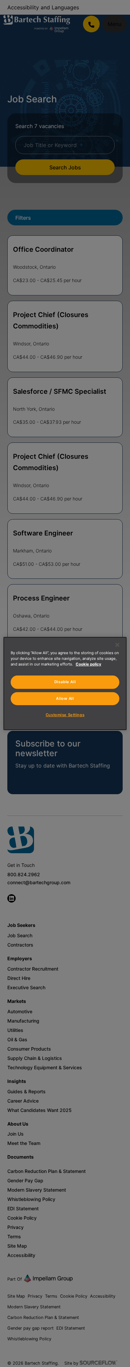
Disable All (65, 681)
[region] (65, 683)
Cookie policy (88, 664)
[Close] (117, 644)
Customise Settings (65, 715)
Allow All (65, 698)
